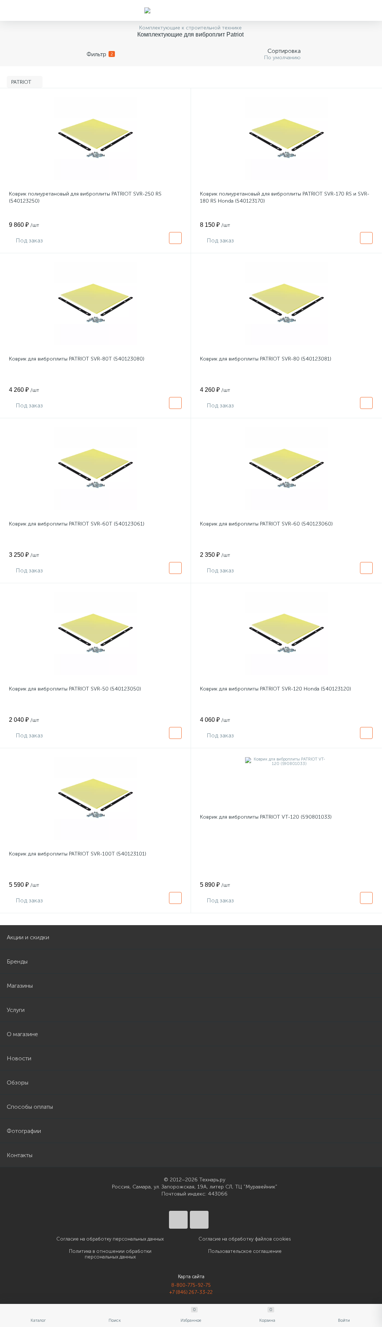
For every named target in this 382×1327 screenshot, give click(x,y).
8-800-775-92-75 (191, 1285)
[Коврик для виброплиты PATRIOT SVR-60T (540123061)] (95, 468)
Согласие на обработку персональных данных (110, 1239)
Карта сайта (191, 1276)
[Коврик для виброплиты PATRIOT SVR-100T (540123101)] (95, 798)
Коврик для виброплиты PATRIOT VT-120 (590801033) (266, 817)
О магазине (22, 1034)
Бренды (17, 961)
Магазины (20, 985)
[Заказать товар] (175, 238)
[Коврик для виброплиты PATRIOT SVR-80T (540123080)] (95, 303)
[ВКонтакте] (178, 1220)
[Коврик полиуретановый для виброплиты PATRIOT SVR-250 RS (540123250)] (95, 138)
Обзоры (17, 1082)
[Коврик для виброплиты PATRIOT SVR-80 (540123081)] (286, 303)
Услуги (16, 1009)
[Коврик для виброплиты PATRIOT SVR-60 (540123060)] (286, 468)
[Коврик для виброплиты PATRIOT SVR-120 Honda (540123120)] (286, 633)
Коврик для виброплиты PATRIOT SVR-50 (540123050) (75, 689)
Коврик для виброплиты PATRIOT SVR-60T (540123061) (76, 524)
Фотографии (24, 1130)
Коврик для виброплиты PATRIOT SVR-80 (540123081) (265, 359)
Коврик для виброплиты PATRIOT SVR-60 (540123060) (266, 524)
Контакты (19, 1155)
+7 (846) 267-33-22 (191, 1292)
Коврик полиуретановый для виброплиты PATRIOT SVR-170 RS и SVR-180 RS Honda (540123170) (284, 197)
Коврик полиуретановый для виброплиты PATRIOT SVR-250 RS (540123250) (85, 197)
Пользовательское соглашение (245, 1251)
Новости (19, 1058)
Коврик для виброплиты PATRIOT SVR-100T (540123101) (77, 854)
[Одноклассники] (199, 1220)
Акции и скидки (28, 937)
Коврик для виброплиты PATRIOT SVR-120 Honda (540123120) (275, 689)
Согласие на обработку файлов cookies (244, 1239)
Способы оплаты (30, 1106)
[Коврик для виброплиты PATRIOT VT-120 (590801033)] (286, 761)
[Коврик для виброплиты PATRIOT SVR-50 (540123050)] (95, 633)
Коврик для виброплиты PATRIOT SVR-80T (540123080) (76, 359)
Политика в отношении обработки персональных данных (110, 1254)
